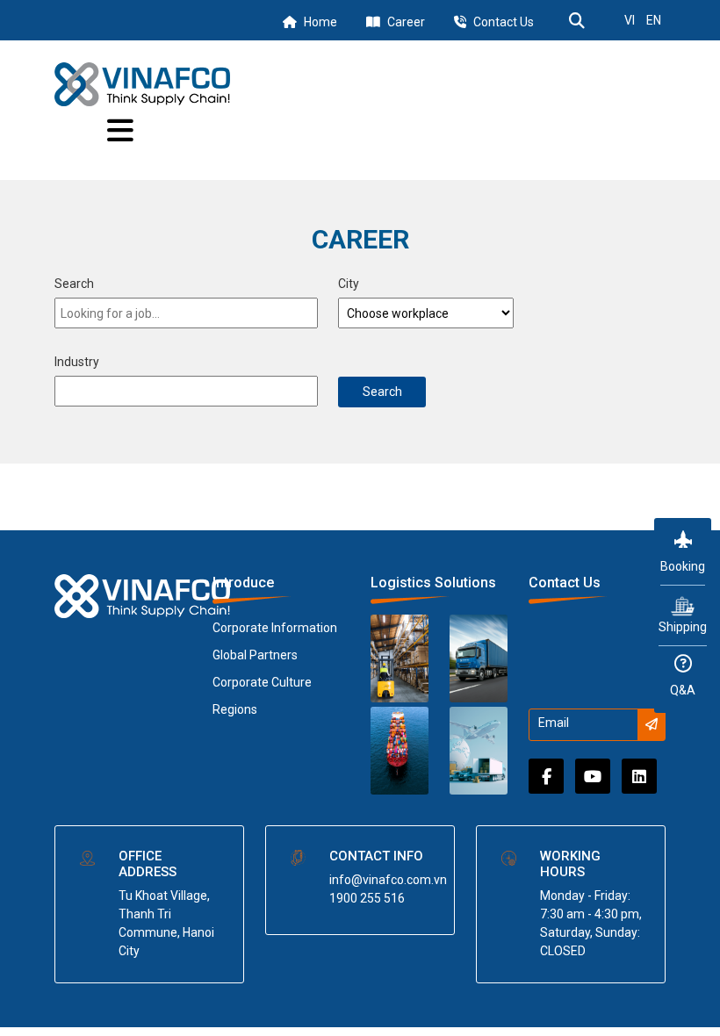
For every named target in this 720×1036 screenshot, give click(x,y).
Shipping (683, 627)
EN (653, 20)
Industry (76, 362)
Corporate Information (274, 628)
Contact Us (503, 22)
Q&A (682, 690)
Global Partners (255, 655)
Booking (682, 566)
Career (406, 22)
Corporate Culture (262, 682)
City (348, 284)
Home (320, 22)
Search (74, 284)
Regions (234, 709)
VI (629, 20)
